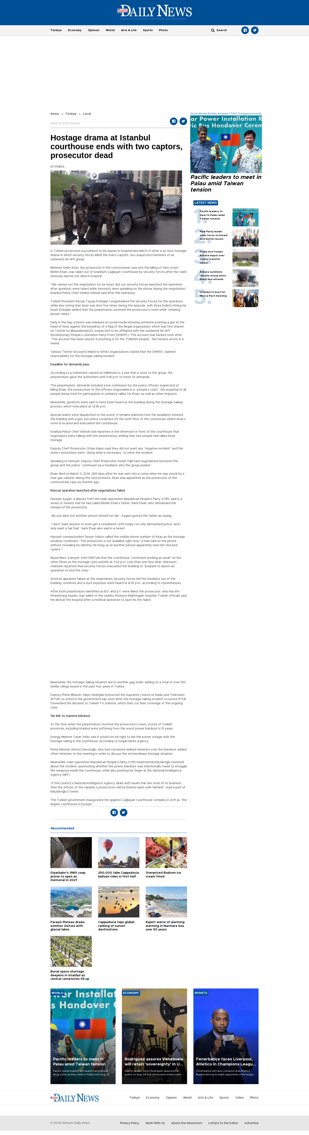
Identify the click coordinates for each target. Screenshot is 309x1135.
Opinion (93, 30)
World (110, 30)
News (54, 113)
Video (239, 1097)
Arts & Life (129, 30)
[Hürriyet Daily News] (154, 12)
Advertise (251, 1123)
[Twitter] (255, 30)
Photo (163, 30)
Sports (148, 30)
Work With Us (155, 1123)
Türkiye (56, 30)
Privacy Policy (129, 1123)
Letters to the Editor (223, 1123)
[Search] (213, 30)
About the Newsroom (186, 1123)
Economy (75, 30)
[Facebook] (245, 30)
